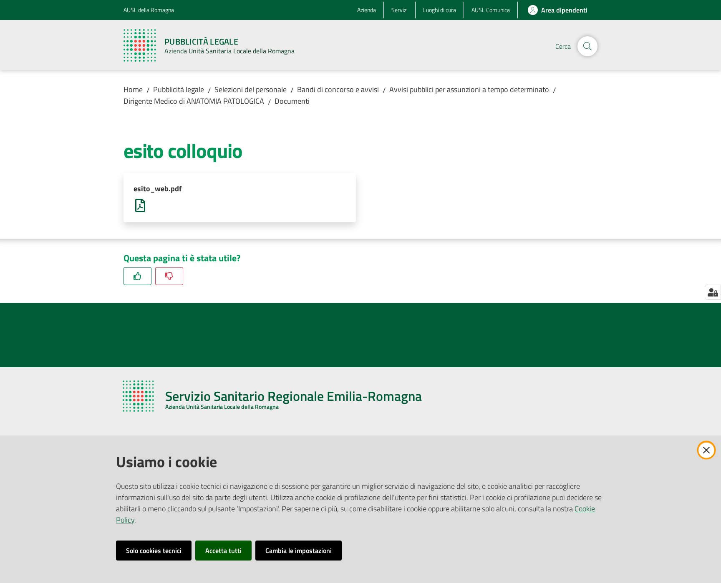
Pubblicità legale (178, 89)
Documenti (292, 101)
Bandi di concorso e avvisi (338, 89)
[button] (587, 46)
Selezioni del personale (250, 89)
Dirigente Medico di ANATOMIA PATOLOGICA (194, 101)
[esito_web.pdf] (140, 204)
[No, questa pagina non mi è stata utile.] (169, 276)
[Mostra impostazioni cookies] (713, 292)
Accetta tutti (223, 550)
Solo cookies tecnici (154, 550)
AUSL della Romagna (149, 9)
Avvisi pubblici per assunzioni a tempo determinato (469, 89)
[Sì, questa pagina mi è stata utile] (137, 276)
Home (133, 89)
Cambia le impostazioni (298, 550)
